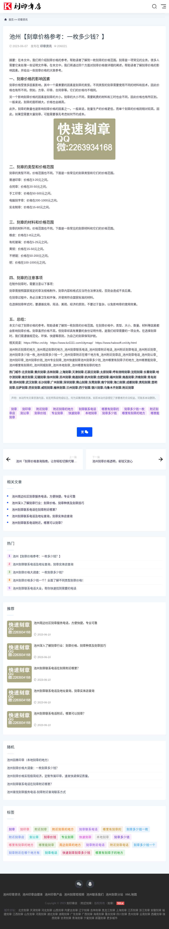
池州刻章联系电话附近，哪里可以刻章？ (38, 522)
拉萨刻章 (22, 387)
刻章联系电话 (87, 409)
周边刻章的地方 (70, 845)
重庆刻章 (40, 372)
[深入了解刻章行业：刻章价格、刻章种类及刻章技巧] (19, 651)
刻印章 (26, 409)
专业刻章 (57, 413)
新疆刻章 (100, 918)
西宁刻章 (84, 387)
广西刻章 (87, 914)
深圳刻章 (69, 382)
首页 (11, 19)
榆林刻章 (59, 387)
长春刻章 (149, 372)
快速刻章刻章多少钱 (76, 852)
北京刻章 (27, 372)
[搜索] (154, 6)
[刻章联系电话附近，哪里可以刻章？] (19, 719)
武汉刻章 (31, 382)
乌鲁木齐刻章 (112, 387)
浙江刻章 (144, 910)
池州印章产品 (53, 894)
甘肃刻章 (66, 918)
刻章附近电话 (95, 845)
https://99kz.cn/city (36, 342)
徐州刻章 (53, 377)
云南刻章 (145, 914)
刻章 (14, 409)
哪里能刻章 (46, 845)
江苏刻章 (133, 910)
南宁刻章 (107, 382)
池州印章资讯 (11, 894)
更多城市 (112, 918)
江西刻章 (18, 914)
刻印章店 (72, 903)
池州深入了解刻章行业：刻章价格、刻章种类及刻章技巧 (48, 503)
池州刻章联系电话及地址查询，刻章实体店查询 (42, 516)
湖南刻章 (64, 914)
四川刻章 (121, 914)
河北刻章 (46, 910)
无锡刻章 (40, 377)
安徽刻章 (156, 910)
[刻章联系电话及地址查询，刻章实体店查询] (19, 697)
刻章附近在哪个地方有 (24, 852)
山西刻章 (58, 910)
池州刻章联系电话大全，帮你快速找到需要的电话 (44, 588)
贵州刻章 (133, 914)
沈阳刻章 (137, 372)
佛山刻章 (82, 382)
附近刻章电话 (119, 845)
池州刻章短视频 (74, 894)
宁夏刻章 (89, 918)
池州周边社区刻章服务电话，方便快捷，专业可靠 (43, 496)
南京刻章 (27, 377)
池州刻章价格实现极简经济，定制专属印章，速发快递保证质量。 (49, 776)
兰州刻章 (72, 387)
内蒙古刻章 (71, 910)
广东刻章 (75, 914)
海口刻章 (119, 382)
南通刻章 (78, 377)
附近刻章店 (16, 837)
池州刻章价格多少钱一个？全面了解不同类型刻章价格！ (49, 580)
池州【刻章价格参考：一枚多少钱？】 (37, 556)
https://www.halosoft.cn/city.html (116, 342)
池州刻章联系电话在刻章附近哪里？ (35, 509)
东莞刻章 (94, 382)
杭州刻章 (90, 377)
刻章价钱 (40, 413)
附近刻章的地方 (63, 409)
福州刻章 (115, 377)
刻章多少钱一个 (144, 845)
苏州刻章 (65, 377)
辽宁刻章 (84, 910)
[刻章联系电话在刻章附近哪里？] (19, 674)
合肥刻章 (103, 377)
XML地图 (131, 894)
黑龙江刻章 (108, 910)
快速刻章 (74, 413)
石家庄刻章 (92, 372)
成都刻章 (132, 382)
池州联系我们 (95, 894)
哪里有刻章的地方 (133, 413)
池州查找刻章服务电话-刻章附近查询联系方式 (36, 792)
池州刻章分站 (114, 894)
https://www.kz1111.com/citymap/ (71, 342)
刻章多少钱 (109, 413)
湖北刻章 (52, 914)
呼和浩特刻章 (121, 372)
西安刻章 (34, 387)
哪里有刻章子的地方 (109, 852)
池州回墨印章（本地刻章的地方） (28, 760)
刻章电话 (51, 852)
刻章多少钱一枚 (134, 409)
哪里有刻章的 (110, 409)
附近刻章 (128, 387)
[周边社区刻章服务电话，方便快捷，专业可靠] (19, 629)
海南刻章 (98, 914)
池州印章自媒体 (32, 894)
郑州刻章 (19, 382)
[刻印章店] (24, 6)
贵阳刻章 (144, 382)
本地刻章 (91, 413)
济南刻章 (141, 377)
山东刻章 (29, 914)
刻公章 (24, 413)
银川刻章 (97, 387)
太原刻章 (106, 372)
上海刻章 (65, 372)
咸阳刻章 (47, 387)
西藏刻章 (156, 914)
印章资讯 (23, 19)
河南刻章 (41, 914)
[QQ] (90, 884)
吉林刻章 (53, 372)
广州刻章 (56, 382)
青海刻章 (77, 918)
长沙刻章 (44, 382)
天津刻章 (78, 372)
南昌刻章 (128, 377)
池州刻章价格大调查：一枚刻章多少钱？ (39, 572)
